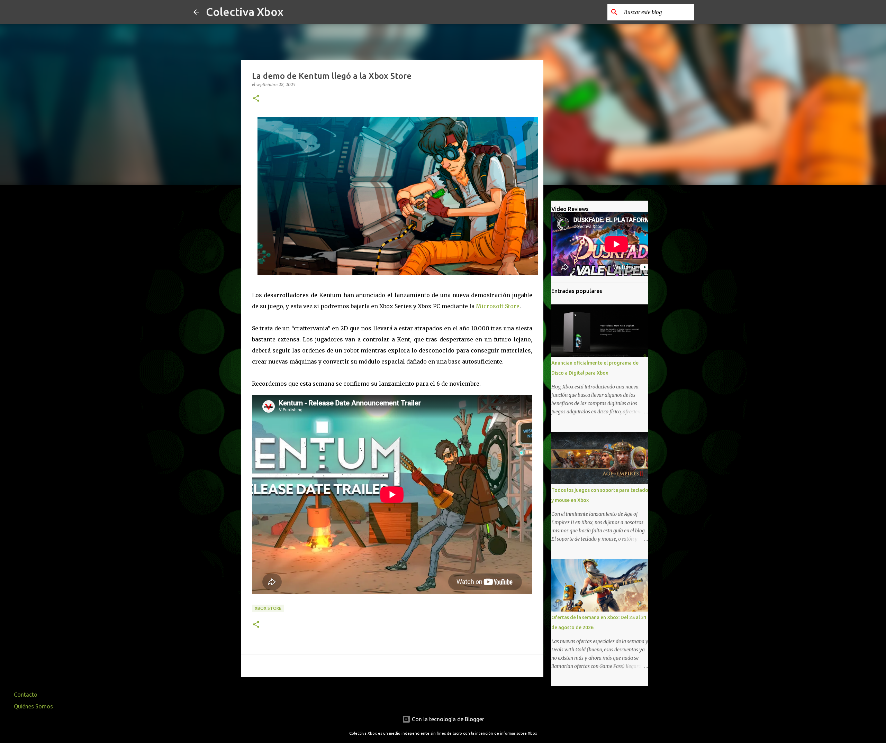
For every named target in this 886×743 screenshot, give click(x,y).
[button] (256, 98)
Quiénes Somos (33, 706)
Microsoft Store (497, 306)
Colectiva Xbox (244, 12)
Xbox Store (268, 608)
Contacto (25, 694)
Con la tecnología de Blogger (447, 719)
